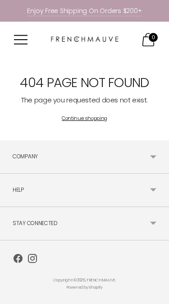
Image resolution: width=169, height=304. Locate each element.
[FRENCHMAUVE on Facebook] (18, 260)
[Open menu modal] (20, 39)
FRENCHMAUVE (101, 280)
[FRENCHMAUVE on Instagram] (32, 260)
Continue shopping (84, 118)
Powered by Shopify (84, 287)
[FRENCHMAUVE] (85, 39)
